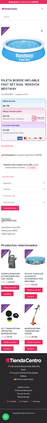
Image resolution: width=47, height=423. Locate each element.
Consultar (32, 168)
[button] (42, 31)
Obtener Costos (10, 208)
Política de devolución (23, 390)
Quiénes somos (23, 387)
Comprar (7, 294)
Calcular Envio (8, 176)
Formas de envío (23, 393)
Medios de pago (24, 397)
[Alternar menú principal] (42, 8)
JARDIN (25, 94)
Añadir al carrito (10, 287)
